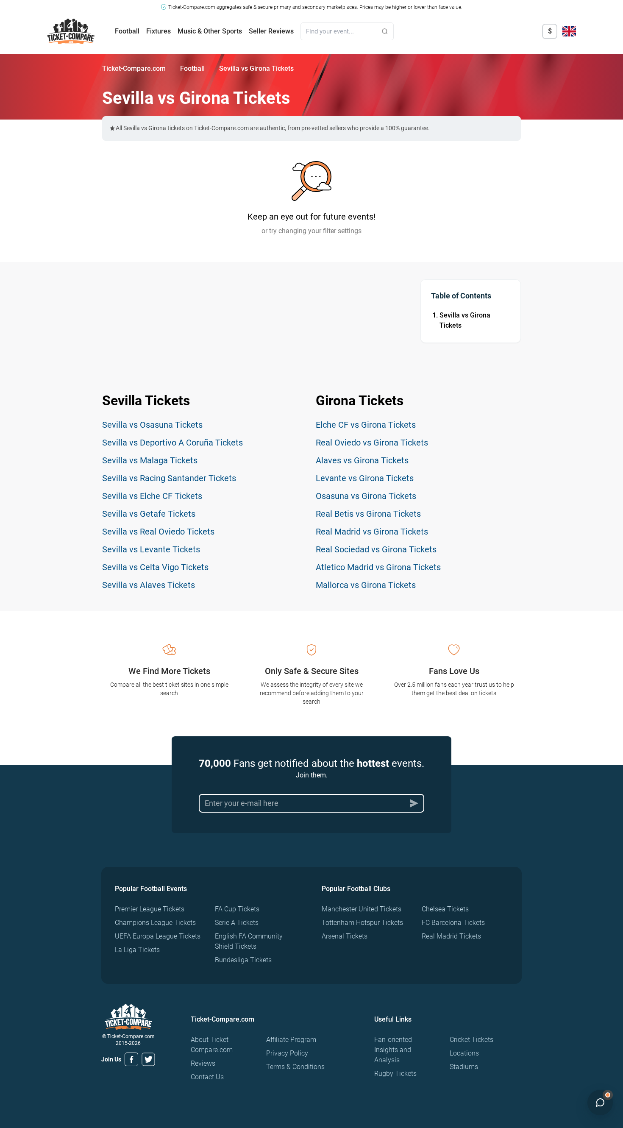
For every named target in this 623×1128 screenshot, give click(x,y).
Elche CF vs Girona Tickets (366, 425)
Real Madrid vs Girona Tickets (372, 531)
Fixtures (158, 31)
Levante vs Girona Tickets (365, 478)
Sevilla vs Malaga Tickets (149, 460)
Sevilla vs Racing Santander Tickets (169, 478)
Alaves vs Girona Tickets (362, 460)
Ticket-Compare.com (134, 68)
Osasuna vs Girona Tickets (366, 496)
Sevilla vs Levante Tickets (151, 549)
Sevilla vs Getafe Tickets (148, 514)
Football (127, 31)
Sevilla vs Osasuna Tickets (152, 425)
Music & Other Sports (210, 31)
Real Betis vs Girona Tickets (368, 514)
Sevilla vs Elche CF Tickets (152, 496)
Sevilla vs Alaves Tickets (148, 585)
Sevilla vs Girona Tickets (464, 320)
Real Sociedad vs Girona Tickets (376, 549)
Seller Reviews (271, 31)
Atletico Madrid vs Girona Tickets (378, 567)
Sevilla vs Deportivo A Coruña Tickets (172, 442)
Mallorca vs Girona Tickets (366, 585)
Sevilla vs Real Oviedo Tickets (158, 531)
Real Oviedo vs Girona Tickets (372, 442)
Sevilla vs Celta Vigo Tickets (155, 567)
